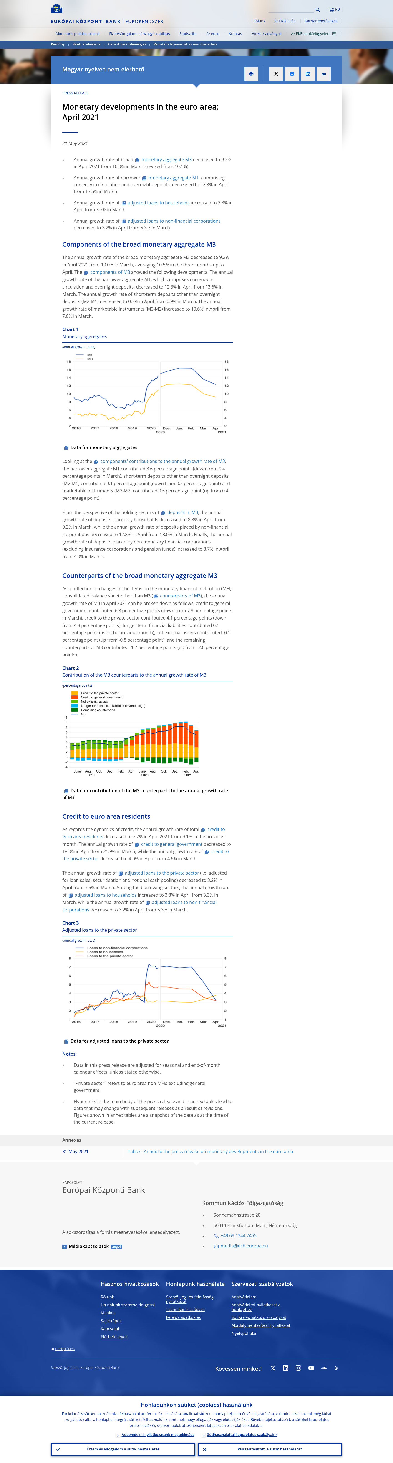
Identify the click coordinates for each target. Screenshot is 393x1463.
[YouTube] (311, 1368)
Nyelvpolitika (244, 1334)
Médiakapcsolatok (89, 1247)
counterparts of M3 (180, 596)
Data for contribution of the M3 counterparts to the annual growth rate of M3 (145, 794)
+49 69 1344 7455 (239, 1236)
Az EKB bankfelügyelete (310, 34)
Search (318, 10)
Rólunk (259, 21)
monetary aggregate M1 (174, 178)
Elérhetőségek (114, 1337)
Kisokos (108, 1313)
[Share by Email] (324, 74)
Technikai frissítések (185, 1310)
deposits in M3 (182, 513)
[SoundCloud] (323, 1368)
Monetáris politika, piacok (78, 34)
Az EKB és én (285, 21)
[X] (272, 1368)
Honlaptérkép (65, 1349)
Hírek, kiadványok (267, 34)
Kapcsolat (110, 1329)
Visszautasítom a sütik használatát (270, 1449)
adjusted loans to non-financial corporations (174, 221)
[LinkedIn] (285, 1368)
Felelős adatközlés (183, 1318)
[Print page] (251, 74)
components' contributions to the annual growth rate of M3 (162, 461)
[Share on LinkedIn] (308, 74)
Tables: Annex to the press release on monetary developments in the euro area (210, 1152)
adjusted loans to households (159, 203)
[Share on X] (276, 74)
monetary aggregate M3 (166, 160)
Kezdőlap (58, 44)
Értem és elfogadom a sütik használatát (123, 1449)
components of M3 (110, 272)
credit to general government (171, 844)
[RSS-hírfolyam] (336, 1368)
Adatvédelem (244, 1297)
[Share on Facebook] (292, 74)
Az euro (212, 34)
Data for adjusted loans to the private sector (120, 1041)
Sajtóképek (111, 1321)
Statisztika (188, 34)
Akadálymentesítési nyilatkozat (261, 1326)
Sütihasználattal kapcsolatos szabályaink (242, 1435)
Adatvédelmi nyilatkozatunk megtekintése (158, 1435)
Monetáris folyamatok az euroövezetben (185, 44)
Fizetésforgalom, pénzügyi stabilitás (139, 34)
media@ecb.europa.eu (244, 1246)
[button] (326, 9)
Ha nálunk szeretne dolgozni (128, 1305)
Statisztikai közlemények (127, 44)
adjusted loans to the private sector (162, 873)
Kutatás (235, 34)
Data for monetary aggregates (104, 448)
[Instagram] (298, 1368)
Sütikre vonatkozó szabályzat (259, 1318)
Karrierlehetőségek (321, 21)
